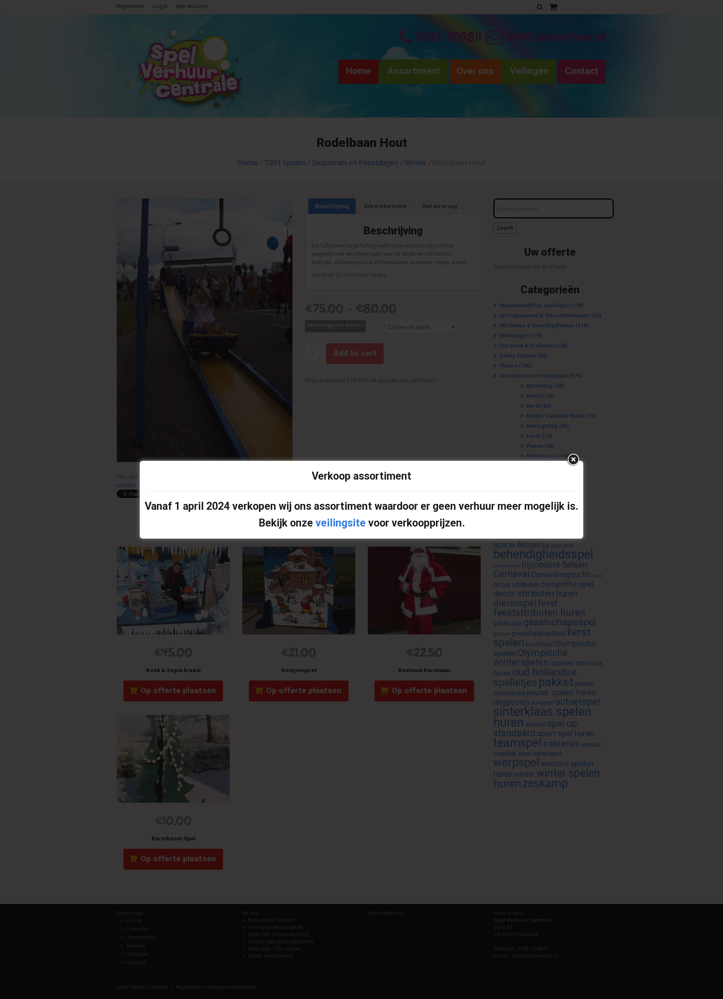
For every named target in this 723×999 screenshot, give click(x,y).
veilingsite (340, 523)
